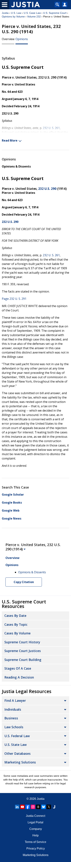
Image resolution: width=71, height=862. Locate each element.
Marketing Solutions (20, 762)
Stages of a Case (17, 668)
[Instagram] (33, 807)
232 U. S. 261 (51, 128)
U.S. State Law (15, 744)
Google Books (12, 502)
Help (35, 835)
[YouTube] (22, 807)
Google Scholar (13, 495)
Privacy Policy (35, 848)
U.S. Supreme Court (54, 12)
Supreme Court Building (22, 659)
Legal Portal (35, 822)
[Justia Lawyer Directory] (54, 807)
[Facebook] (27, 807)
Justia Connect (35, 815)
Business (11, 718)
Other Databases (17, 753)
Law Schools (13, 727)
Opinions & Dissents (16, 166)
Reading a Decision (19, 677)
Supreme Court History (22, 642)
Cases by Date (15, 615)
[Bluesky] (43, 807)
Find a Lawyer (15, 700)
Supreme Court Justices (22, 651)
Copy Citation (24, 582)
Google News (11, 518)
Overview (8, 39)
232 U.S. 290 (47, 189)
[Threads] (38, 807)
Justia (5, 12)
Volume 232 (34, 16)
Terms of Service (35, 841)
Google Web (10, 510)
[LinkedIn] (17, 807)
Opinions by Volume (13, 16)
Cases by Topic (15, 624)
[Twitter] (49, 807)
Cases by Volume (17, 633)
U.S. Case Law (32, 12)
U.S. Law (16, 12)
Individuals (12, 709)
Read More (9, 140)
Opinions (21, 39)
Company (35, 828)
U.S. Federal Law (17, 736)
